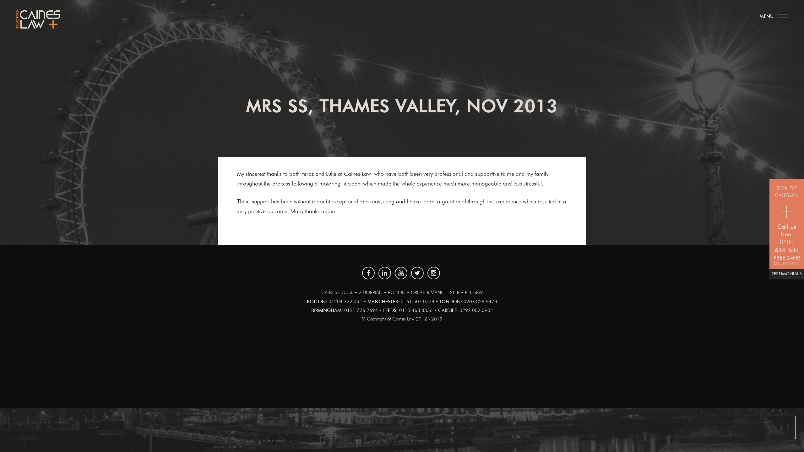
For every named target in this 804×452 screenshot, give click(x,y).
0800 (787, 242)
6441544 (787, 250)
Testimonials (787, 274)
